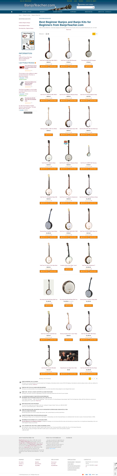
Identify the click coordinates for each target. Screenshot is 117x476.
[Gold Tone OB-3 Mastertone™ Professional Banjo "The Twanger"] (88, 253)
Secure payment (22, 60)
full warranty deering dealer (74, 465)
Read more (38, 400)
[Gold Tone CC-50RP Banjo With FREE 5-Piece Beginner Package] (48, 48)
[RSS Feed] (35, 63)
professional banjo (72, 469)
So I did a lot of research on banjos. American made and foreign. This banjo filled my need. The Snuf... (27, 107)
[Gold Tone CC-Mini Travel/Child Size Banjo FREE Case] (48, 321)
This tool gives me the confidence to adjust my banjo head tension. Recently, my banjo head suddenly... (28, 75)
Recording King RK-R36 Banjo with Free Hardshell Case (30, 99)
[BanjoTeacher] (47, 6)
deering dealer (71, 462)
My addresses (54, 465)
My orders (53, 463)
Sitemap (20, 465)
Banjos (42, 12)
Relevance (41, 33)
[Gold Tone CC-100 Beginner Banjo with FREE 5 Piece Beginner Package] (48, 185)
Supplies (73, 12)
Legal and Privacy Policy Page (25, 57)
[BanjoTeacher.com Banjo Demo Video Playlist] (68, 356)
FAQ (20, 55)
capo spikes (70, 463)
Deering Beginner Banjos (24, 25)
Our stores (21, 462)
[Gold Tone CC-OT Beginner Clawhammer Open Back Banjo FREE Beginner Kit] (68, 185)
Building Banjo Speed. (31, 442)
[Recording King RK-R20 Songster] (88, 48)
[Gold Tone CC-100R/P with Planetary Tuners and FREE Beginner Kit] (88, 151)
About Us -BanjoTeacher (24, 58)
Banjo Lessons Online (32, 445)
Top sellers (37, 465)
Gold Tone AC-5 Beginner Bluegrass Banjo (69, 94)
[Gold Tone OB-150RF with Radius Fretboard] (88, 321)
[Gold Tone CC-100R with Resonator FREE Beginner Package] (68, 48)
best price (78, 462)
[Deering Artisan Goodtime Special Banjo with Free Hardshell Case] (48, 219)
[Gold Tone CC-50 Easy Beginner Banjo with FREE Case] (88, 82)
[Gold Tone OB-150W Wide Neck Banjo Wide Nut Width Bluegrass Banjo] (88, 356)
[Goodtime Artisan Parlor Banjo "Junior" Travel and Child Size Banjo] (68, 253)
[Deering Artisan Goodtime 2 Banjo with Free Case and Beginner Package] (88, 287)
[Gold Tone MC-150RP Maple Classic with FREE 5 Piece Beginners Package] (68, 116)
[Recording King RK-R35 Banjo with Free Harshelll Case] (48, 287)
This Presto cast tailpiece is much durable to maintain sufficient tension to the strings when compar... (28, 91)
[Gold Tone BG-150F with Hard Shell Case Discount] (88, 116)
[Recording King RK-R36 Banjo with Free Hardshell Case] (22, 99)
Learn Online (57, 12)
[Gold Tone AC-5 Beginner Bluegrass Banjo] (68, 82)
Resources (88, 12)
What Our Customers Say (53, 438)
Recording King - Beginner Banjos (26, 28)
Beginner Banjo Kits (25, 19)
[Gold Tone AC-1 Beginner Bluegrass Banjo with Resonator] (68, 151)
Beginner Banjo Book (25, 441)
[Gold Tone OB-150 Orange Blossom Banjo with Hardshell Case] (88, 185)
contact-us (35, 384)
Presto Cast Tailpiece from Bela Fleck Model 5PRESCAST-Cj (30, 83)
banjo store (26, 447)
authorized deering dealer (73, 467)
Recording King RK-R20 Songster (88, 60)
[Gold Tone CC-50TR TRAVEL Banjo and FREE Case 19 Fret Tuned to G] (88, 219)
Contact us (21, 463)
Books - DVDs (26, 12)
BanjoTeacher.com (23, 440)
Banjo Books (32, 444)
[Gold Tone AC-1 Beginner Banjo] (48, 151)
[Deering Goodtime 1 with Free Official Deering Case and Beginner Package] (48, 116)
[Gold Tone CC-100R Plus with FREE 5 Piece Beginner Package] (48, 82)
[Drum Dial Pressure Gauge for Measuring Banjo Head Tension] (22, 67)
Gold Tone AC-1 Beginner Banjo (48, 162)
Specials (37, 462)
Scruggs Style (22, 442)
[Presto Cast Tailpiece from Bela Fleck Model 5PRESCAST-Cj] (22, 83)
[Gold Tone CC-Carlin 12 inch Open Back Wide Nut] (48, 253)
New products (38, 463)
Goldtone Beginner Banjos (24, 22)
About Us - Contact (104, 12)
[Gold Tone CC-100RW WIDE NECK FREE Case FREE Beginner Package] (68, 219)
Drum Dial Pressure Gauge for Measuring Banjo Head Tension (31, 67)
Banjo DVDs (39, 444)
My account (53, 462)
